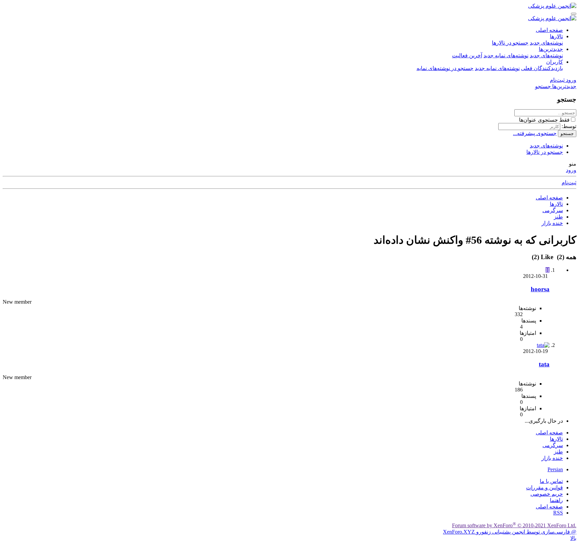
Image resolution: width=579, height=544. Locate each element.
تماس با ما (551, 481)
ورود (571, 170)
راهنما (556, 500)
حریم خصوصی (546, 494)
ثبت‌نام (569, 182)
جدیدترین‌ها (551, 49)
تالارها (556, 36)
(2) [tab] (565, 256)
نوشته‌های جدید (546, 43)
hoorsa (540, 289)
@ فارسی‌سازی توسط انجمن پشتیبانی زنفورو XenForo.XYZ (509, 532)
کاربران (554, 62)
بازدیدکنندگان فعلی (542, 68)
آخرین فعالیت (467, 55)
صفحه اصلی (549, 30)
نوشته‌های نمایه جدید (506, 55)
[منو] (573, 14)
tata (544, 364)
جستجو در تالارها (510, 43)
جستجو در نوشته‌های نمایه (444, 68)
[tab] (543, 256)
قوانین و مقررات (544, 487)
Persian (555, 469)
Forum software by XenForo (514, 525)
